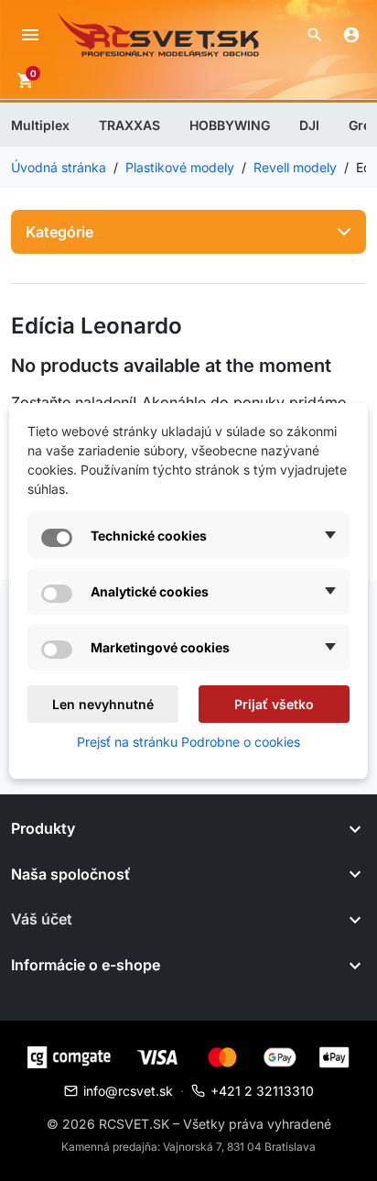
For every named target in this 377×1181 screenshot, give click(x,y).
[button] (314, 34)
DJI (309, 125)
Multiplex (40, 125)
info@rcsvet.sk (128, 1091)
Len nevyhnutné (103, 704)
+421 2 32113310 (262, 1091)
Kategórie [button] (59, 232)
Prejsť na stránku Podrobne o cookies (188, 741)
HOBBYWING (229, 125)
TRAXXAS (129, 125)
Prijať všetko (274, 704)
